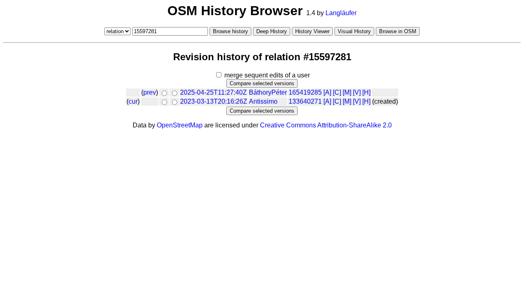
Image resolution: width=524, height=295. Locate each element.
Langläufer (341, 12)
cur (133, 101)
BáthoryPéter (268, 92)
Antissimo (263, 101)
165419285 (305, 92)
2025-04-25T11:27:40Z (213, 92)
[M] (347, 92)
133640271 (305, 101)
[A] (327, 92)
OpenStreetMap (180, 125)
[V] (357, 92)
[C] (337, 92)
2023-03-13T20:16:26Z (213, 101)
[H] (366, 92)
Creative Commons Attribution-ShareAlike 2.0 (326, 125)
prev (149, 92)
